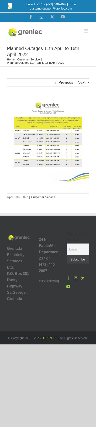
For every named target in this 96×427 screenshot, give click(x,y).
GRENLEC (50, 338)
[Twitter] (83, 278)
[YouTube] (68, 286)
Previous (65, 82)
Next (81, 82)
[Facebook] (68, 278)
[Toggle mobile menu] (86, 30)
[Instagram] (75, 278)
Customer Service (43, 197)
